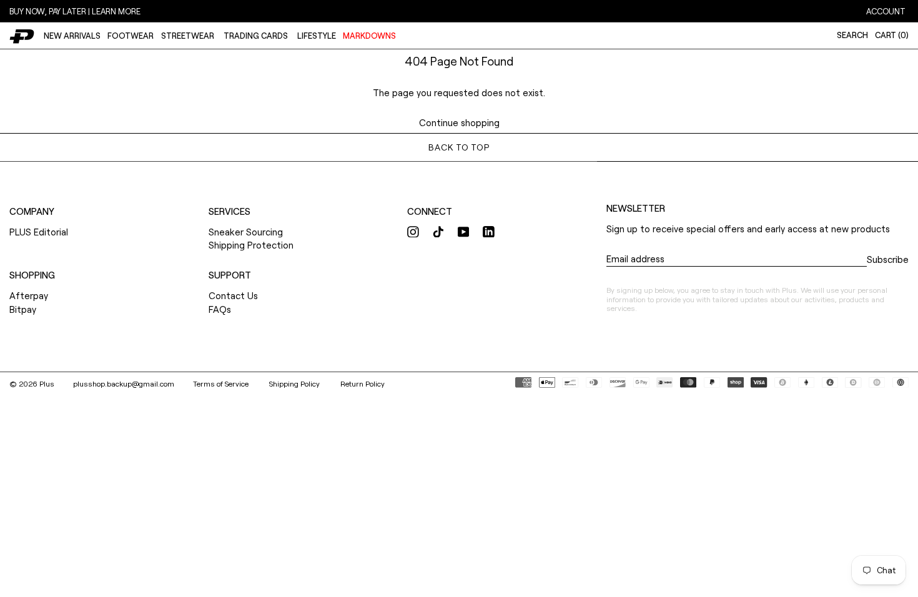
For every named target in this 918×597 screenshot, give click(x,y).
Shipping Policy (295, 383)
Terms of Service (221, 383)
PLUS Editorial (38, 231)
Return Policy (362, 383)
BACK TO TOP (458, 147)
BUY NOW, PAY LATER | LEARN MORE (75, 11)
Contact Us (233, 295)
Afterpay (28, 295)
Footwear (130, 36)
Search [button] (852, 35)
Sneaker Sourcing (246, 231)
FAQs (220, 309)
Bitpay (22, 309)
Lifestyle (316, 36)
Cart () (892, 35)
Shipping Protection (251, 244)
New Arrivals (72, 36)
